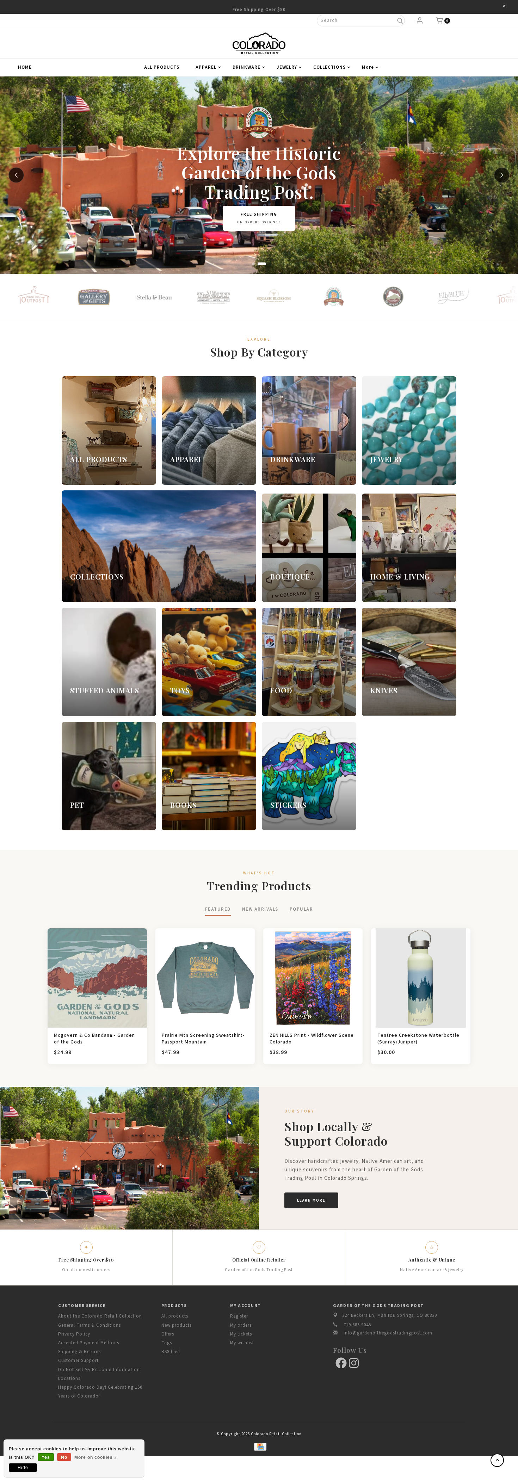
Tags (166, 1343)
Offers (167, 1334)
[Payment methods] (259, 1446)
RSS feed (170, 1352)
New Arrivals (260, 909)
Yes (46, 1457)
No (64, 1457)
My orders (241, 1325)
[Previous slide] (16, 175)
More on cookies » (95, 1457)
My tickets (241, 1334)
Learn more (311, 1200)
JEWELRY (287, 67)
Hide (23, 1467)
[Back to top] (497, 1460)
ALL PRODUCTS (161, 67)
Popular (301, 909)
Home (25, 67)
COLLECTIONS (329, 67)
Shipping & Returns (79, 1352)
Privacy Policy (74, 1334)
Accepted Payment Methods (88, 1343)
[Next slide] (502, 175)
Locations (69, 1378)
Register (239, 1316)
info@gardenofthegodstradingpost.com (388, 1333)
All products (174, 1316)
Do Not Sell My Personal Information (99, 1370)
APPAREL (206, 67)
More (368, 67)
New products (176, 1325)
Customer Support (78, 1360)
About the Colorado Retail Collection (100, 1316)
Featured (218, 909)
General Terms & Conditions (89, 1325)
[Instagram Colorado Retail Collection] (353, 1363)
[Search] (400, 20)
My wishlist (242, 1343)
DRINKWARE (246, 67)
